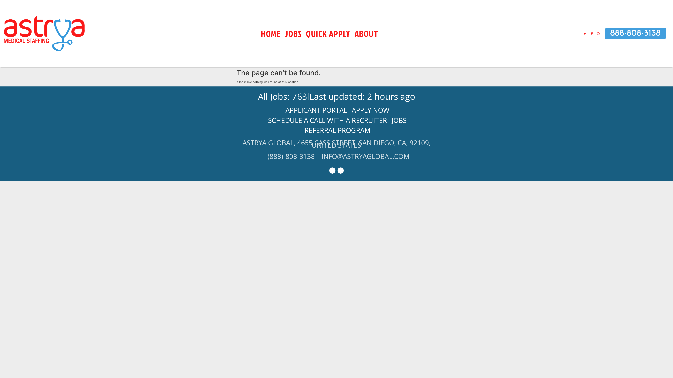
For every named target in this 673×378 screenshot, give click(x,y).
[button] (635, 33)
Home (271, 33)
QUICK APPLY (328, 33)
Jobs (293, 33)
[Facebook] (341, 170)
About (367, 33)
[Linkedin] (332, 170)
